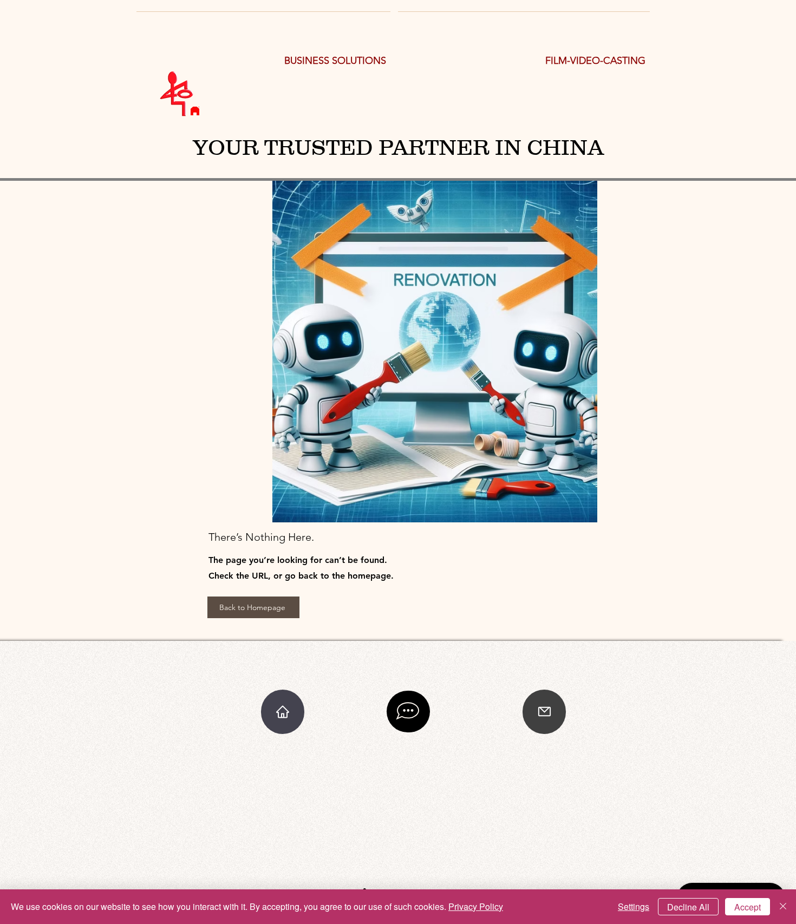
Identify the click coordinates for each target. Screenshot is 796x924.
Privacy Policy (475, 906)
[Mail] (544, 712)
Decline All (688, 907)
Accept (747, 907)
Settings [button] (633, 906)
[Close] (783, 906)
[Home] (195, 111)
